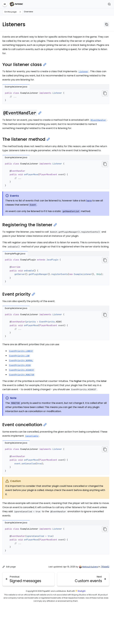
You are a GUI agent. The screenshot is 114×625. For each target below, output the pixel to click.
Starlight (81, 591)
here (89, 200)
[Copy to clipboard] (105, 93)
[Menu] (4, 4)
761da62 (105, 566)
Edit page (11, 566)
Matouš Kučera (90, 566)
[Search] (109, 4)
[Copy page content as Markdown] (106, 24)
